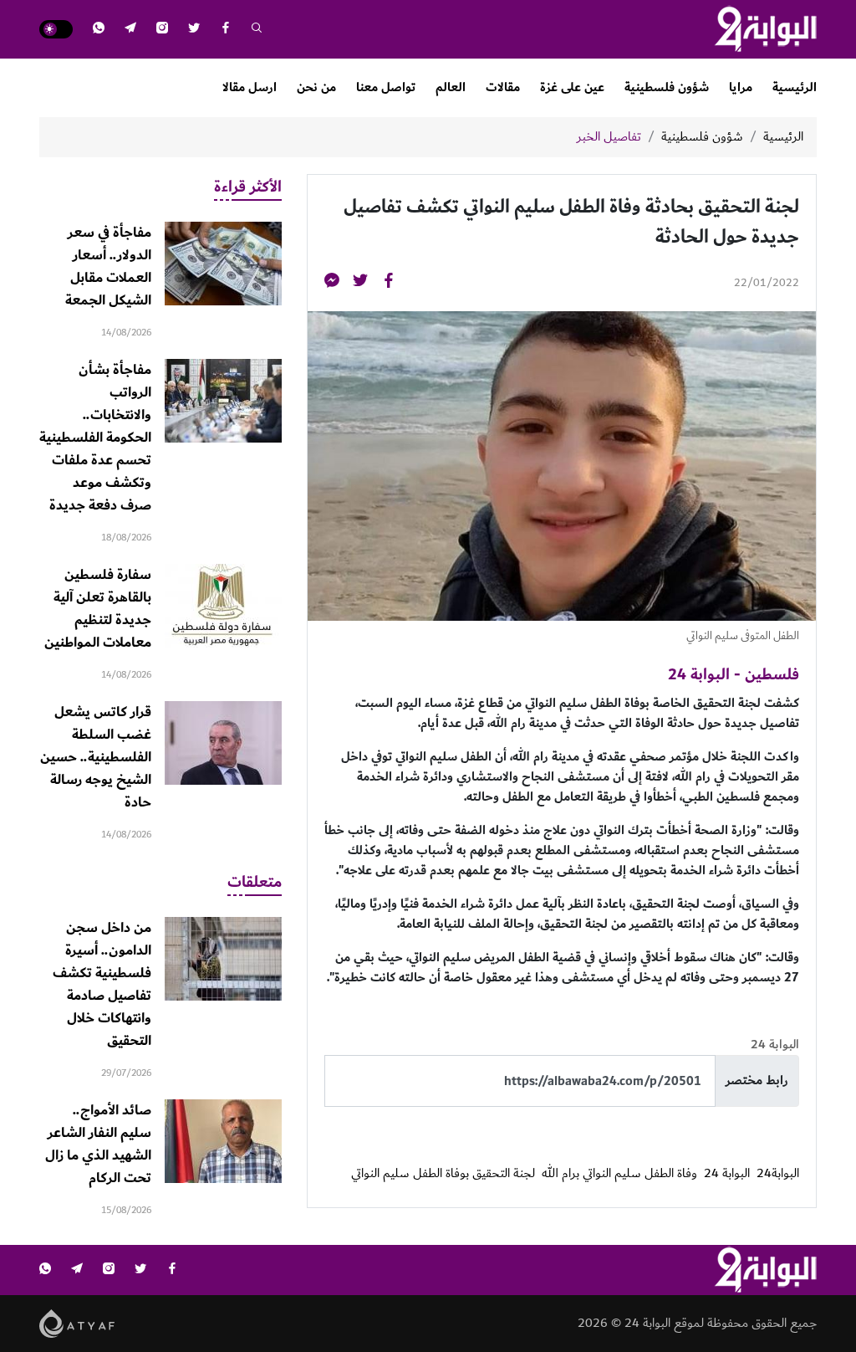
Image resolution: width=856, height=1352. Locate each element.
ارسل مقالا (249, 87)
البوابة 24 (727, 1174)
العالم (451, 87)
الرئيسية (794, 87)
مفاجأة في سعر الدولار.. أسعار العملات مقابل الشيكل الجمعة (108, 266)
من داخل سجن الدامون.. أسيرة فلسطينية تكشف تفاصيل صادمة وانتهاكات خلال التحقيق (102, 984)
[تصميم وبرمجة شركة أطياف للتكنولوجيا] (77, 1323)
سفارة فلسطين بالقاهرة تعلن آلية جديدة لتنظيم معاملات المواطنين (97, 608)
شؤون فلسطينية (666, 87)
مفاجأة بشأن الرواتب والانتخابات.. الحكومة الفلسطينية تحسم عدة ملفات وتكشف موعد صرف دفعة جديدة (95, 437)
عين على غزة (572, 87)
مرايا (740, 87)
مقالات (503, 87)
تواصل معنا (385, 87)
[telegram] (130, 29)
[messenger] (331, 283)
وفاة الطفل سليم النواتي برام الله (619, 1174)
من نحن (316, 87)
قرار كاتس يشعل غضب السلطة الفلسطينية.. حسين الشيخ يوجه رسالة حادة (95, 757)
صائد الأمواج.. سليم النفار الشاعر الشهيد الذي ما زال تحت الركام (98, 1144)
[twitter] (194, 29)
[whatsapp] (98, 29)
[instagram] (162, 29)
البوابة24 (778, 1174)
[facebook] (226, 29)
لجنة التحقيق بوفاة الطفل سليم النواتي (443, 1174)
